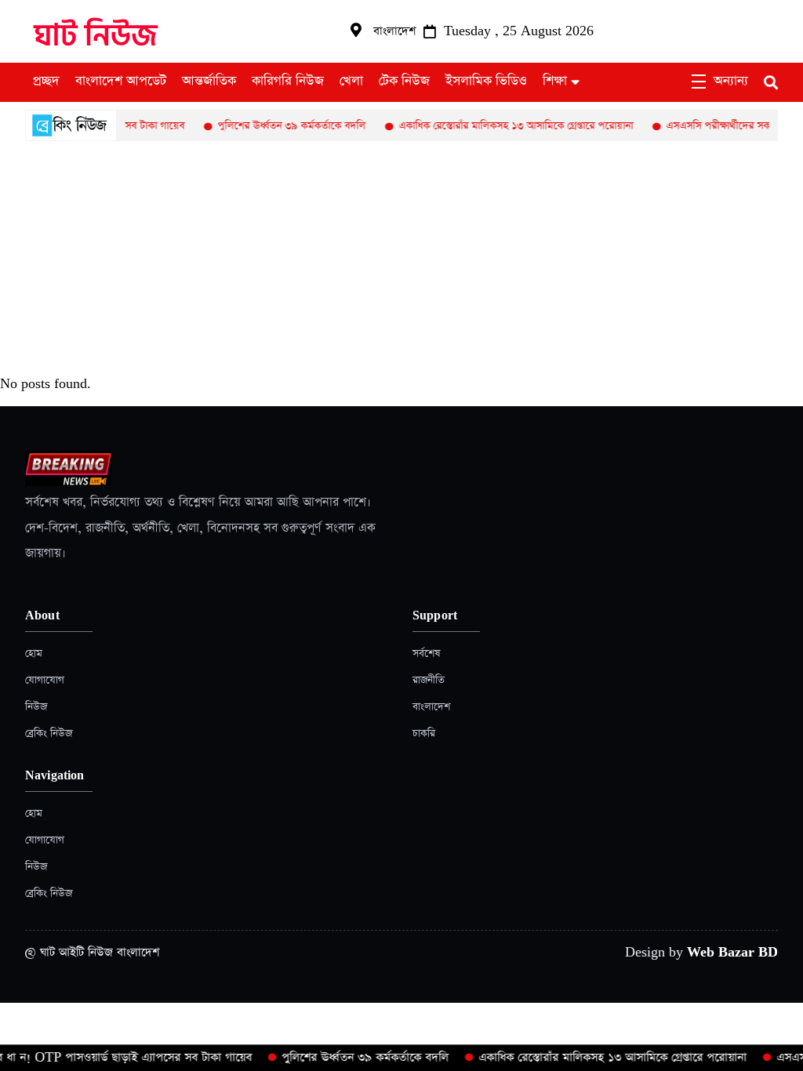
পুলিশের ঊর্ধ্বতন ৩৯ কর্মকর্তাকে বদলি (279, 125)
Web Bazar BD (732, 952)
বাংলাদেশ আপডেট (120, 81)
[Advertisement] (401, 258)
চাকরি (423, 733)
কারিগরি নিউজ (288, 81)
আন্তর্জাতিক (209, 81)
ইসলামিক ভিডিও (486, 81)
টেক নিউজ (404, 81)
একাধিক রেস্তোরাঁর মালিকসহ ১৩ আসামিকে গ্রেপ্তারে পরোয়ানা (503, 125)
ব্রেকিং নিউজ (48, 733)
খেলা (351, 81)
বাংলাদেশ (431, 706)
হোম (33, 653)
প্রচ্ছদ (46, 81)
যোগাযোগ (44, 680)
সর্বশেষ (426, 653)
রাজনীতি (428, 680)
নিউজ (36, 706)
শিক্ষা (555, 81)
